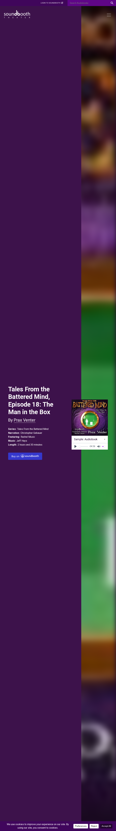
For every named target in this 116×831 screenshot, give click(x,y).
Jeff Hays (21, 440)
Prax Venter (24, 420)
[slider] (83, 446)
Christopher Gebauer (31, 432)
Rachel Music (28, 436)
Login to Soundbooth (50, 3)
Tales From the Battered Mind (32, 429)
